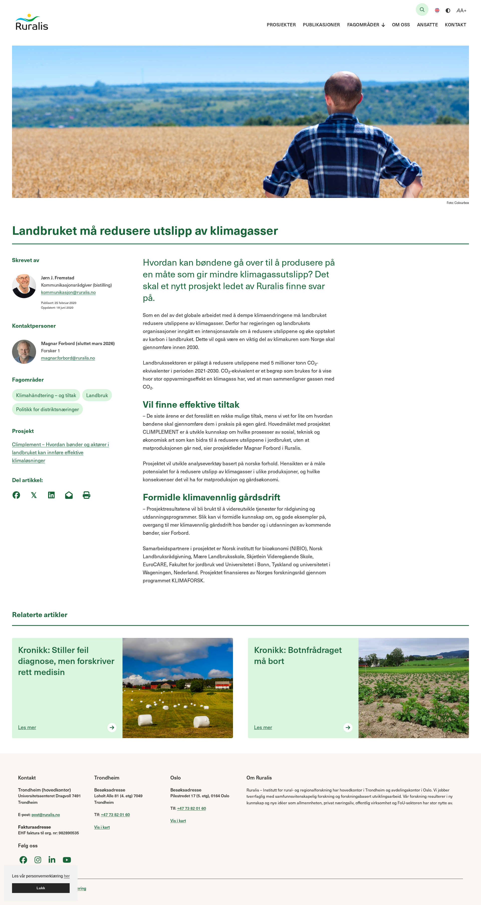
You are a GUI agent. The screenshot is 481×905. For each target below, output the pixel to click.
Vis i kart (102, 827)
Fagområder (363, 24)
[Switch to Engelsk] (437, 10)
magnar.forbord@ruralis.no (68, 358)
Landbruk (97, 395)
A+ (461, 10)
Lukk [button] (41, 888)
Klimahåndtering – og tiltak (46, 395)
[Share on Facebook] (16, 495)
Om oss (401, 24)
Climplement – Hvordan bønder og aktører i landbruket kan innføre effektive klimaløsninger (60, 452)
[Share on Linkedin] (51, 495)
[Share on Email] (68, 495)
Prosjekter (281, 24)
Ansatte (427, 24)
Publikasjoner (321, 24)
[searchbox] (422, 9)
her (67, 876)
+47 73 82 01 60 (115, 814)
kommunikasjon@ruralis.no (68, 292)
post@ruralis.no (46, 814)
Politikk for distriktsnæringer (47, 409)
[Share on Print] (86, 495)
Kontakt (455, 24)
